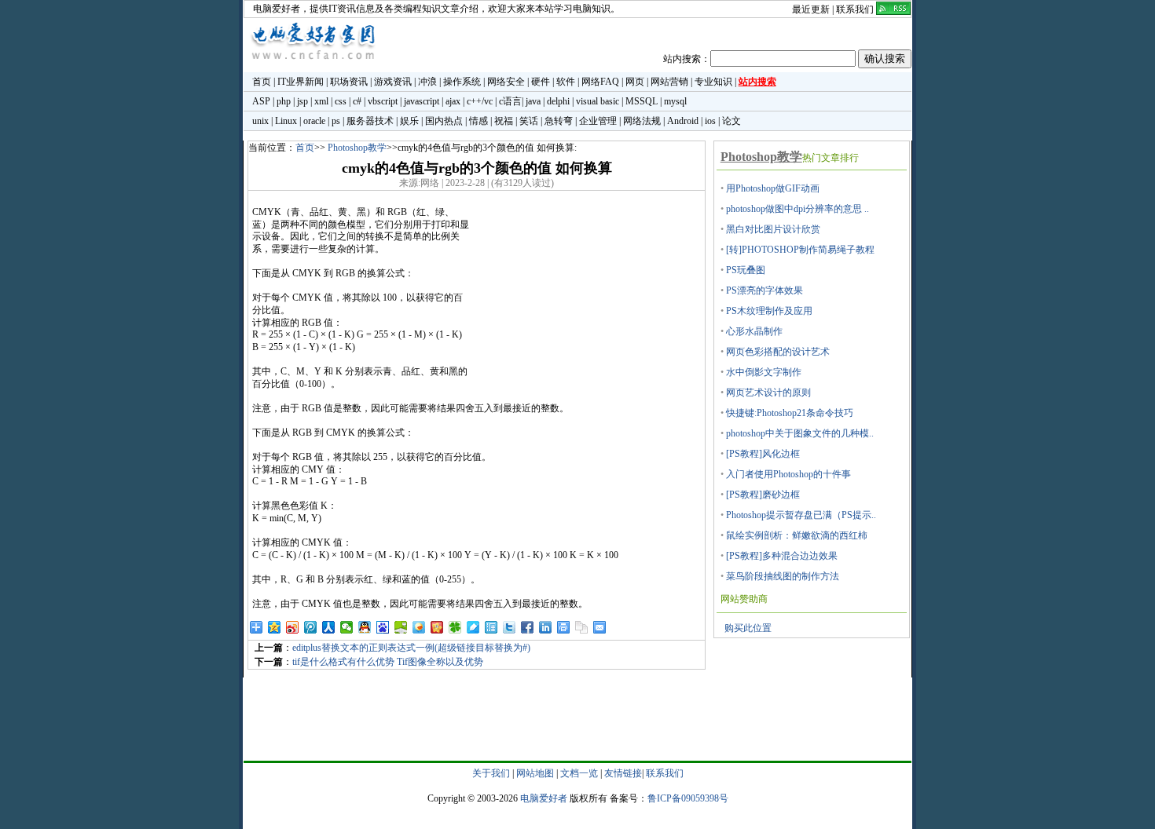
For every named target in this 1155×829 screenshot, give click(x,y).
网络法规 (642, 120)
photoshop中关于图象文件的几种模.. (800, 433)
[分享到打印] (563, 627)
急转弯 (558, 120)
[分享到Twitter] (509, 627)
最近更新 (811, 9)
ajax (453, 101)
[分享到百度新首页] (383, 627)
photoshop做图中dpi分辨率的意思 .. (797, 208)
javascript (421, 101)
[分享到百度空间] (401, 627)
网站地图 (535, 773)
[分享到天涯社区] (491, 627)
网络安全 (506, 81)
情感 (478, 120)
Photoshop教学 (357, 147)
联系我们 (855, 9)
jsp (302, 101)
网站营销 (669, 81)
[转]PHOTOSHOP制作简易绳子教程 (800, 249)
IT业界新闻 (300, 81)
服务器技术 (370, 120)
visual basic (597, 101)
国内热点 (444, 120)
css (340, 101)
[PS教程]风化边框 (763, 453)
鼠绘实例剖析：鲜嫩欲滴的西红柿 (796, 535)
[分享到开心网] (437, 627)
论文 (731, 120)
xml (321, 101)
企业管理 (598, 120)
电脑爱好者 (276, 8)
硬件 (540, 81)
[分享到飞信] (419, 627)
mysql (675, 101)
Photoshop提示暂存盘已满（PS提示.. (801, 514)
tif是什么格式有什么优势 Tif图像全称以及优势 (387, 661)
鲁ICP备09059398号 (687, 798)
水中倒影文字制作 (763, 372)
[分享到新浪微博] (292, 627)
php (284, 101)
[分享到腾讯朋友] (455, 627)
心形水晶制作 (754, 331)
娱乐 (409, 120)
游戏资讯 (393, 81)
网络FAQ (600, 81)
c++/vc (480, 101)
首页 (261, 81)
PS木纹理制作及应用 (769, 310)
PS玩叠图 (745, 270)
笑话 (528, 120)
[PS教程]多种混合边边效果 (782, 555)
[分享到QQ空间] (274, 627)
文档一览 (579, 773)
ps (336, 120)
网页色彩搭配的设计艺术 (778, 351)
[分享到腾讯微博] (310, 627)
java (533, 101)
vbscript (383, 101)
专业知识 (713, 81)
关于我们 (491, 773)
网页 (634, 81)
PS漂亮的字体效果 (764, 290)
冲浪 (427, 81)
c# (357, 101)
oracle (314, 120)
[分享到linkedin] (545, 627)
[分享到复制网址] (581, 627)
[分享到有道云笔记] (473, 627)
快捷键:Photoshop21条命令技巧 (789, 412)
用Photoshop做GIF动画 (773, 188)
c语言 (510, 101)
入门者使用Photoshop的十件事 (788, 474)
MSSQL (641, 101)
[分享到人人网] (329, 627)
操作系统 (462, 81)
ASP (261, 101)
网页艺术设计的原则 (768, 392)
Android (682, 120)
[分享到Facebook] (527, 627)
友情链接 (623, 773)
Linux (286, 120)
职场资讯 (349, 81)
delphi (558, 101)
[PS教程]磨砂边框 (763, 494)
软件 (565, 81)
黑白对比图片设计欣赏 (773, 229)
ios (710, 120)
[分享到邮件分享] (600, 627)
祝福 (503, 120)
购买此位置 (748, 628)
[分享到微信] (347, 627)
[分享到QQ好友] (365, 627)
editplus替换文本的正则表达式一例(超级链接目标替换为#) (411, 647)
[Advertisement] (587, 304)
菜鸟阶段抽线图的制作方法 (782, 576)
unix (260, 120)
